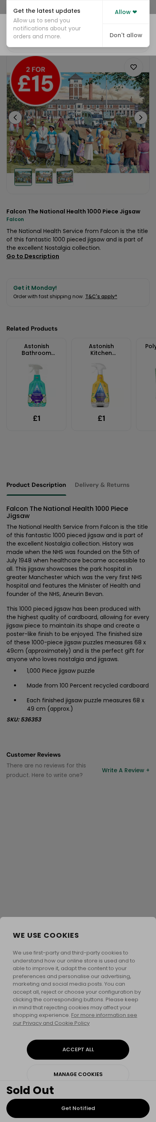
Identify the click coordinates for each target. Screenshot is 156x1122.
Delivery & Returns (102, 485)
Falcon (15, 219)
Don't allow (126, 35)
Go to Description (32, 256)
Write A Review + (126, 770)
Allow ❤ (126, 12)
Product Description (36, 485)
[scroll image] (23, 177)
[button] (54, 23)
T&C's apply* (101, 296)
